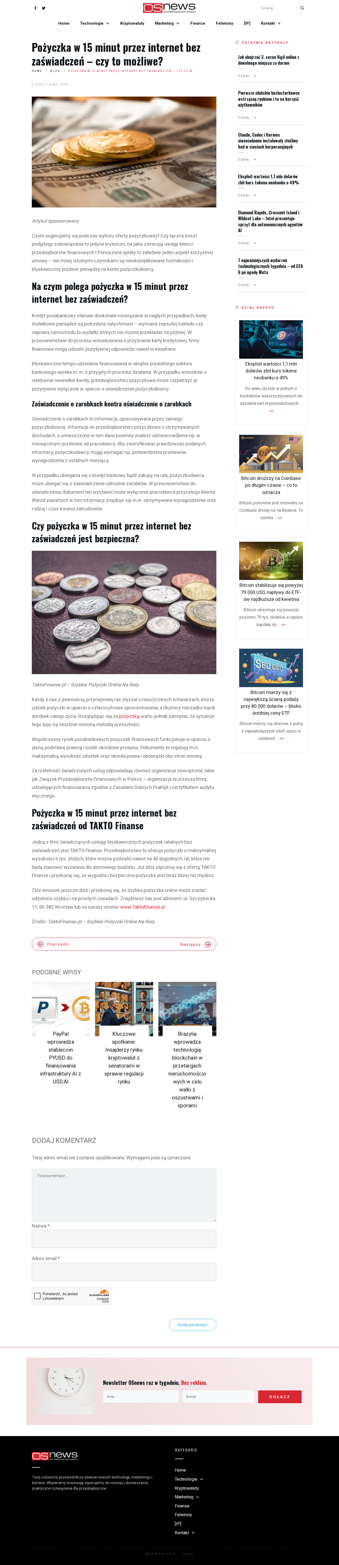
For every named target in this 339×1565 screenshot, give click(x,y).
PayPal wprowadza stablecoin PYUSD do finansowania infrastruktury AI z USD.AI (60, 1058)
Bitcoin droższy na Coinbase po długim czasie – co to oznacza (271, 485)
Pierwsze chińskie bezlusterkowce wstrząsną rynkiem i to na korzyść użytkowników (269, 99)
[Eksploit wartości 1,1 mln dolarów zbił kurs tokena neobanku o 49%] (271, 339)
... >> (278, 517)
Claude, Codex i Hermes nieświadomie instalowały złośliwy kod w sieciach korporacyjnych (268, 141)
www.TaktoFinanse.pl (142, 907)
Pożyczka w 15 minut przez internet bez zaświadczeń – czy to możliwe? (116, 54)
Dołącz (279, 1396)
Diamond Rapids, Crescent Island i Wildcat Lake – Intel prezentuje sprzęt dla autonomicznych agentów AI (270, 221)
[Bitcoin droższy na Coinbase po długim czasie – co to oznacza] (271, 454)
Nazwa (41, 1226)
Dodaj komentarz (193, 1325)
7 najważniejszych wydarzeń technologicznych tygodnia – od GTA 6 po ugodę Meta (270, 266)
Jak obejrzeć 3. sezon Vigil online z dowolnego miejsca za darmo (268, 60)
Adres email (46, 1258)
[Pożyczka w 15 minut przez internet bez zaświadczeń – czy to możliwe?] (124, 152)
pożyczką (130, 716)
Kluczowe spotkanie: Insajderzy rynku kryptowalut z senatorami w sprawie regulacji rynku (124, 1058)
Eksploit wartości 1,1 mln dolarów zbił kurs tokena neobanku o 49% (268, 179)
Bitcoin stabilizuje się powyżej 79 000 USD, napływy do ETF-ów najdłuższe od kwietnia (271, 592)
